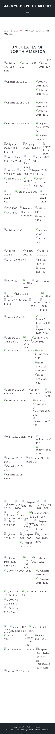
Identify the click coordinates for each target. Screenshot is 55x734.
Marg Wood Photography (27, 6)
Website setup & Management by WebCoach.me (27, 730)
